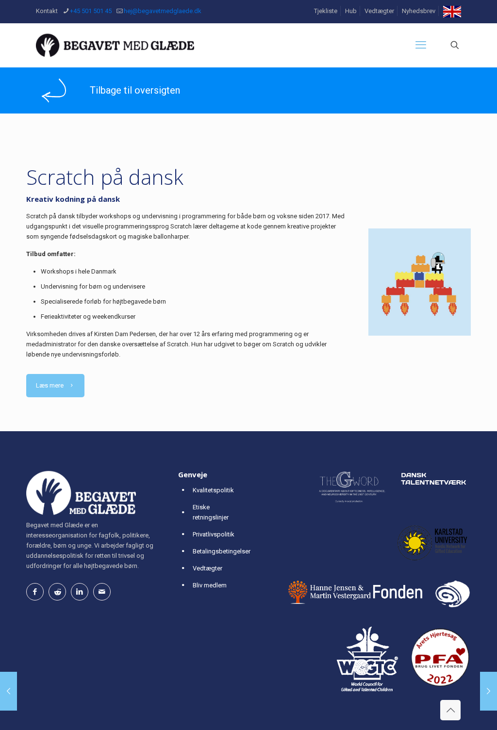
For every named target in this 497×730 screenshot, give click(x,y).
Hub (351, 11)
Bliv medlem (210, 585)
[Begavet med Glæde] (115, 45)
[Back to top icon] (450, 710)
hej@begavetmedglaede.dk (162, 11)
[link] (54, 91)
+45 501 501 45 (91, 11)
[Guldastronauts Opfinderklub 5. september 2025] (8, 691)
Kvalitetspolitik (213, 490)
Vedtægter (379, 11)
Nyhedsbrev (418, 11)
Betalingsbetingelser (221, 551)
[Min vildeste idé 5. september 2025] (488, 691)
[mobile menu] (421, 45)
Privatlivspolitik (213, 534)
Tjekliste (325, 11)
